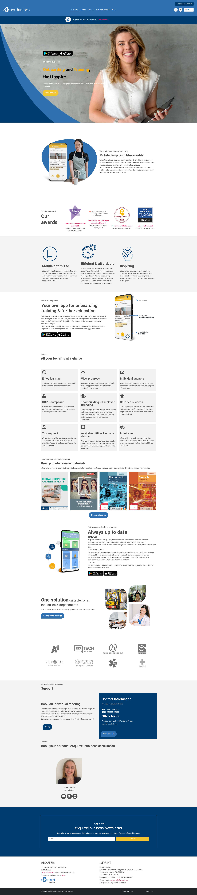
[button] (184, 4)
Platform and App (103, 10)
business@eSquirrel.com (113, 704)
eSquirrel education (48, 873)
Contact (91, 10)
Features (74, 10)
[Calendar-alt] (74, 796)
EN (188, 10)
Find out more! (103, 20)
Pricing (83, 10)
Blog (114, 10)
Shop (63, 875)
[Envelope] (63, 796)
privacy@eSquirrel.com (119, 880)
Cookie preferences (127, 891)
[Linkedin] (69, 796)
